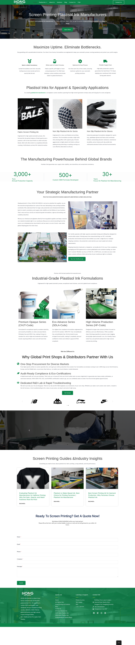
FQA (79, 2)
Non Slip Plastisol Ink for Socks (65, 131)
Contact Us (72, 2)
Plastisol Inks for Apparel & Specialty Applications (67, 88)
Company (20, 559)
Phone (19, 551)
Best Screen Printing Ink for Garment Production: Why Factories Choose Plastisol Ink (102, 495)
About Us (52, 2)
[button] (22, 401)
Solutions (59, 2)
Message (20, 566)
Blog (65, 2)
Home (35, 2)
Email (19, 544)
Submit (21, 583)
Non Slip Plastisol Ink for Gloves (100, 131)
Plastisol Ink (42, 2)
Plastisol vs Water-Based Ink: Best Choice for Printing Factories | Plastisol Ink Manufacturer (66, 495)
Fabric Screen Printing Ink (28, 132)
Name (19, 537)
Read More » (22, 503)
